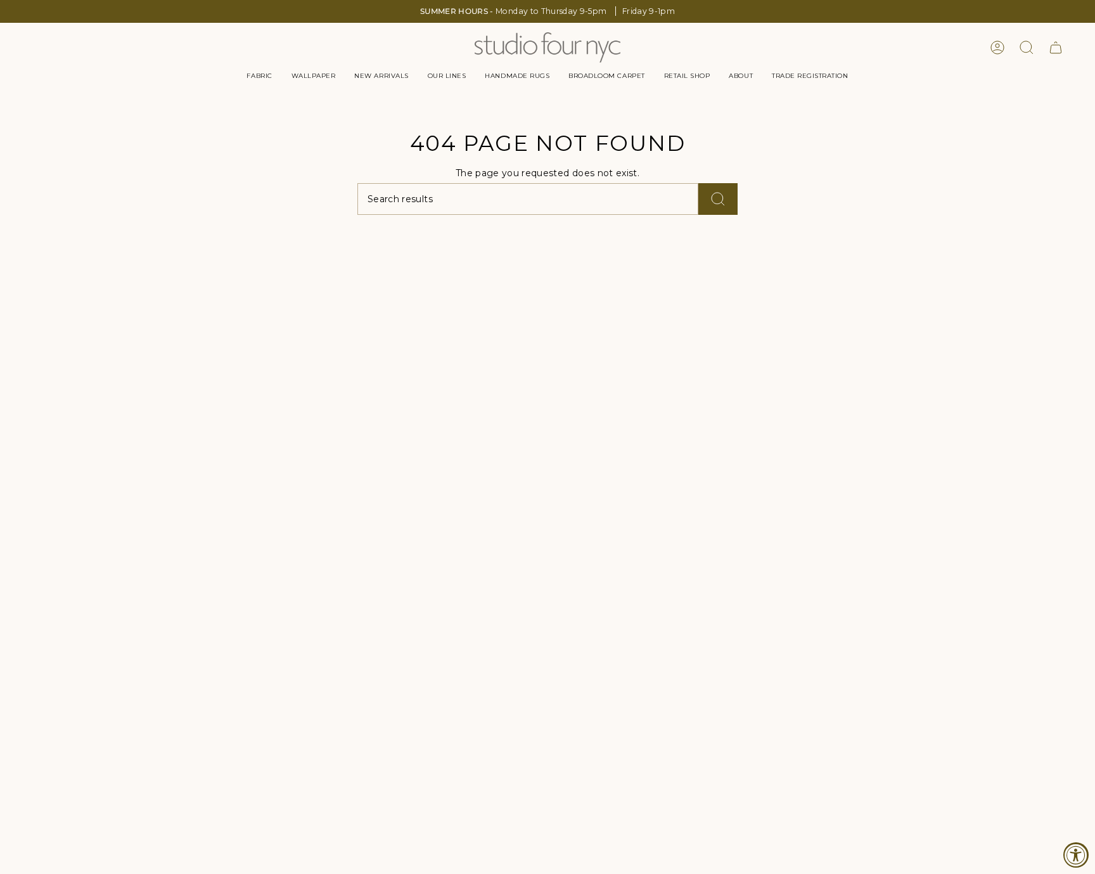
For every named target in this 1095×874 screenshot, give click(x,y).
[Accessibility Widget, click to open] (1076, 855)
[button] (259, 76)
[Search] (718, 199)
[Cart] (1055, 47)
